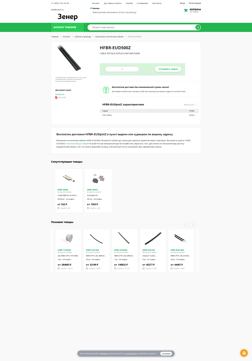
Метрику (104, 353)
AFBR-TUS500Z (64, 250)
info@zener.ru (57, 9)
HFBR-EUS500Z (120, 250)
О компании (142, 3)
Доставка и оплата (112, 3)
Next (192, 225)
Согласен (166, 353)
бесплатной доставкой (78, 143)
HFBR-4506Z (62, 189)
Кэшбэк (129, 3)
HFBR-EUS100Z (92, 250)
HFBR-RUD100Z (177, 250)
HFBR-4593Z (92, 189)
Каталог (95, 3)
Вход (182, 3)
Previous (187, 225)
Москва (95, 8)
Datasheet (60, 96)
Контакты (156, 3)
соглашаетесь (131, 353)
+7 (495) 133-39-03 (60, 3)
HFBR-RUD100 (148, 250)
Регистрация (195, 3)
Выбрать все (189, 105)
